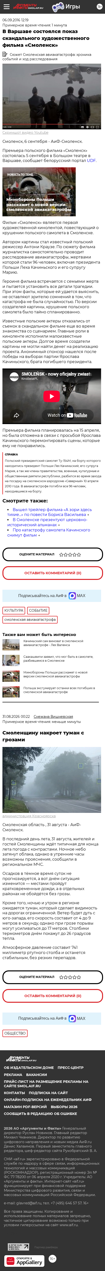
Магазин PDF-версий (25, 1107)
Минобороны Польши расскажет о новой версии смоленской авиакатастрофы (55, 674)
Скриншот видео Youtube (25, 132)
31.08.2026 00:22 (16, 716)
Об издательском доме (29, 1067)
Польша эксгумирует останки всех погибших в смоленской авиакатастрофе (59, 690)
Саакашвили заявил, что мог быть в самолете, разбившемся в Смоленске (58, 658)
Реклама (13, 1075)
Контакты (14, 1093)
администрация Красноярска (29, 816)
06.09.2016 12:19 (15, 20)
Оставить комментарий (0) (52, 573)
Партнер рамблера (46, 1247)
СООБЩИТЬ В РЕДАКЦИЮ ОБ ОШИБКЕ (40, 1114)
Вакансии (36, 1075)
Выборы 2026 (64, 1107)
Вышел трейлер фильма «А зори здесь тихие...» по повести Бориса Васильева (49, 512)
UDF (91, 160)
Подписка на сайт (48, 1093)
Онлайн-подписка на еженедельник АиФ (48, 1100)
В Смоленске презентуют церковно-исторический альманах (47, 522)
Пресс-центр (71, 1067)
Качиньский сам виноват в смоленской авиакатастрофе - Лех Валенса (53, 643)
